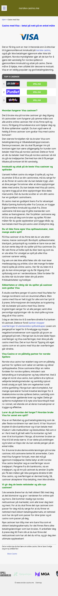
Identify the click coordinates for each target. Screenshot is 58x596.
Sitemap (38, 582)
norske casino (43, 50)
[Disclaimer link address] (22, 575)
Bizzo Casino (12, 554)
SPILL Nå (37, 84)
